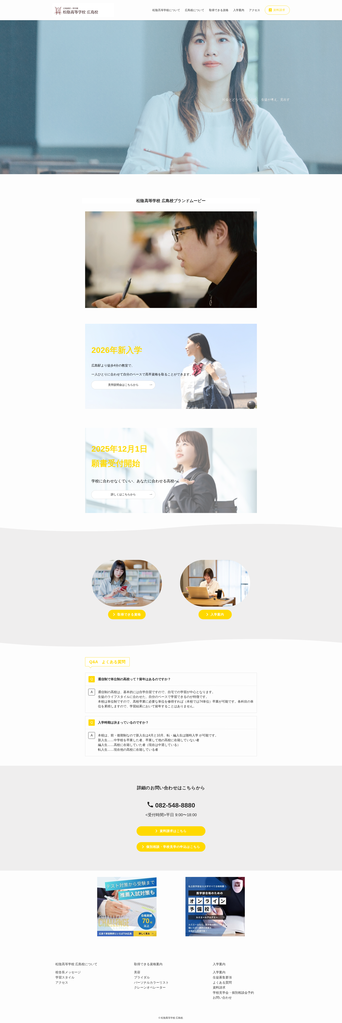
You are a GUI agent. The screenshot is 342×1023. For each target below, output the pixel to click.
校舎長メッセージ (68, 972)
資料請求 (219, 987)
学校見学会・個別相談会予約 (233, 992)
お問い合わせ (222, 997)
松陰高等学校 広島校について (76, 964)
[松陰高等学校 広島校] (83, 10)
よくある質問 (222, 982)
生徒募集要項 (222, 977)
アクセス (61, 982)
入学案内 (219, 964)
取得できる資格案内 (148, 964)
